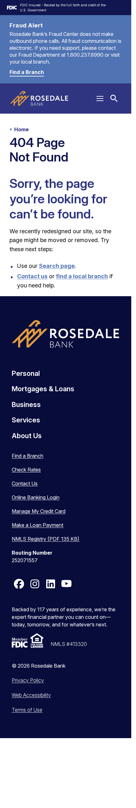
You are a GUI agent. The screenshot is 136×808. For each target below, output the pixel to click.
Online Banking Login (35, 497)
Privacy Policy (28, 680)
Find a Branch (26, 72)
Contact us (32, 276)
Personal (26, 373)
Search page (57, 266)
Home (21, 129)
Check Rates (26, 469)
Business (26, 404)
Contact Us (25, 483)
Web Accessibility (31, 695)
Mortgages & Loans (43, 389)
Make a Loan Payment (37, 525)
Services (26, 420)
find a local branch (82, 276)
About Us (27, 436)
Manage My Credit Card (38, 511)
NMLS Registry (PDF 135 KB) (45, 539)
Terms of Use (27, 710)
